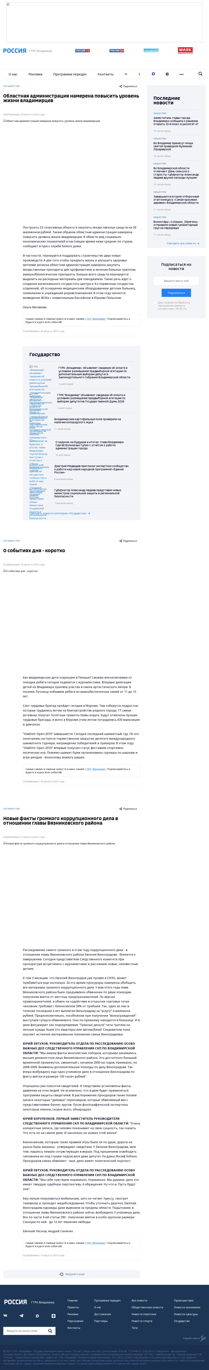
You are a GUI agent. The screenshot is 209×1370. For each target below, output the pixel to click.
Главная (72, 1300)
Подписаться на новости (176, 267)
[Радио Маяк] (185, 53)
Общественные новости (147, 1307)
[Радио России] (151, 51)
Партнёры (101, 1321)
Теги (135, 1328)
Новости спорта (142, 1321)
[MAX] (153, 74)
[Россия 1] (82, 51)
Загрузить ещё (74, 1274)
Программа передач (70, 74)
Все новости (139, 1300)
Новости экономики (187, 1307)
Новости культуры (186, 1314)
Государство (182, 1321)
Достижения (102, 1314)
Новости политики (144, 1314)
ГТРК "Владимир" (95, 318)
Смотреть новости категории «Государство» (58, 513)
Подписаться (176, 293)
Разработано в (191, 1338)
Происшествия (183, 1300)
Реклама (35, 74)
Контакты (106, 74)
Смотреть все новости (181, 243)
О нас (13, 74)
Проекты (73, 1307)
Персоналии (75, 1321)
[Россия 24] (116, 51)
